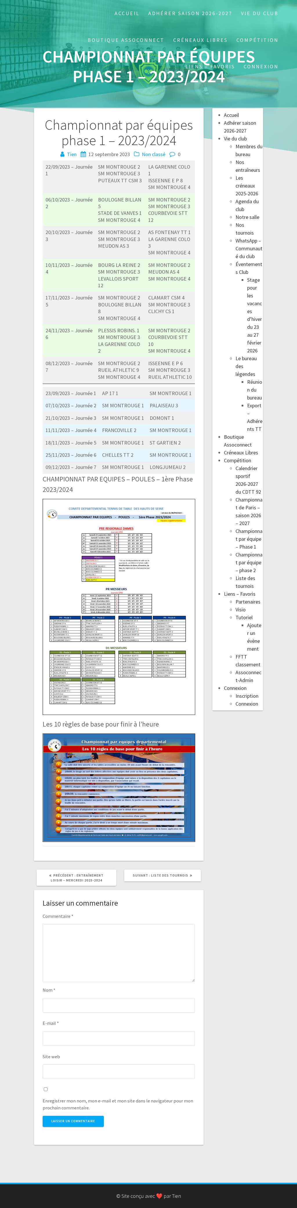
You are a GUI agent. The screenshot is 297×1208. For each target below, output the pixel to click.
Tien (72, 154)
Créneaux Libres (200, 40)
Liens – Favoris (210, 66)
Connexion (261, 66)
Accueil (127, 13)
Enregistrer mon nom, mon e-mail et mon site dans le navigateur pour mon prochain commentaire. (118, 1104)
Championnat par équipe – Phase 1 (249, 539)
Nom (49, 990)
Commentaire (58, 916)
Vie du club (259, 13)
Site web (51, 1056)
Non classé (153, 154)
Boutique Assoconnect (126, 40)
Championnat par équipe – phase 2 (249, 562)
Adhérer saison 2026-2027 (190, 13)
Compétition (257, 40)
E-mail (51, 1023)
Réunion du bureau (254, 390)
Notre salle (247, 217)
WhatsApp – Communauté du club (249, 248)
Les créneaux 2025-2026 (247, 185)
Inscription (247, 696)
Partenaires (248, 601)
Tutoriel (244, 617)
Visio (241, 609)
